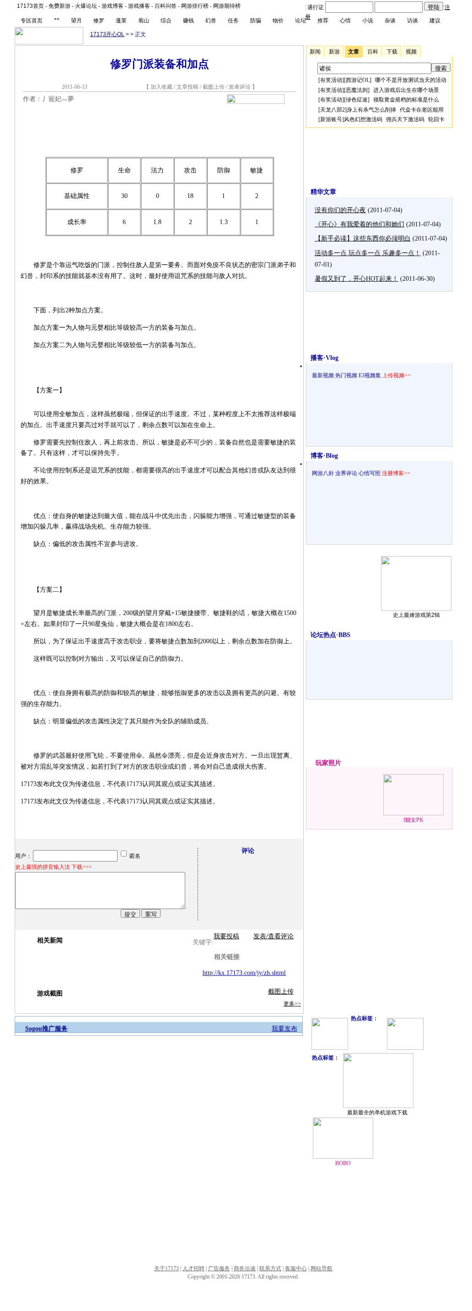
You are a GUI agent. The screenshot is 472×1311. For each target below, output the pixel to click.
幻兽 (210, 20)
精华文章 (323, 191)
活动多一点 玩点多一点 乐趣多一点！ (368, 253)
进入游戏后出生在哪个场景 (406, 90)
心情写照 (370, 473)
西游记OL (358, 80)
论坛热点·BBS (330, 634)
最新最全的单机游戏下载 (377, 1112)
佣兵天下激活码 (405, 119)
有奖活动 (331, 80)
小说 (367, 20)
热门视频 (346, 375)
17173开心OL (107, 34)
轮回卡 (436, 119)
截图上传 (214, 87)
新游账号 (331, 119)
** (56, 20)
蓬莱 (121, 20)
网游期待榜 (227, 6)
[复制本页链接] (255, 101)
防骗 (255, 20)
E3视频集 (370, 375)
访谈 (412, 20)
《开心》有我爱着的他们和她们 (359, 224)
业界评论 (346, 473)
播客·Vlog (324, 357)
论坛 (300, 20)
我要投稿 (226, 936)
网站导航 (322, 1268)
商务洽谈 (245, 1268)
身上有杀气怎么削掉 (371, 110)
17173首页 (30, 6)
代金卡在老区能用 (422, 110)
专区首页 (32, 20)
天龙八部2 (332, 110)
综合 (166, 20)
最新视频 (323, 375)
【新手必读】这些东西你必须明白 (363, 238)
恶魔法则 (357, 90)
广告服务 (219, 1268)
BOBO (343, 1163)
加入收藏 (161, 87)
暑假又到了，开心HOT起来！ (356, 278)
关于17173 (166, 1268)
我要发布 (284, 1028)
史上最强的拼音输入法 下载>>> (53, 867)
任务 (233, 20)
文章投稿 (188, 87)
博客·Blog (324, 455)
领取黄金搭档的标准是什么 (406, 99)
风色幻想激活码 (363, 119)
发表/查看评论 (273, 936)
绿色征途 (357, 99)
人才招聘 (193, 1268)
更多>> (292, 1004)
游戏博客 (112, 6)
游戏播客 (139, 6)
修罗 (98, 20)
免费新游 (59, 6)
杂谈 (390, 20)
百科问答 (166, 6)
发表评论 (240, 87)
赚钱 (188, 20)
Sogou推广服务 (46, 1028)
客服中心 (296, 1268)
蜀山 (143, 20)
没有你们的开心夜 (340, 210)
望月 (76, 20)
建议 (434, 20)
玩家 (322, 763)
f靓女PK (413, 820)
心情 (345, 20)
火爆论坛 (86, 6)
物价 (278, 20)
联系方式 (270, 1268)
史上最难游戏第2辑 (416, 615)
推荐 (322, 20)
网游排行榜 (195, 6)
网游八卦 (323, 473)
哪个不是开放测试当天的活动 (410, 80)
